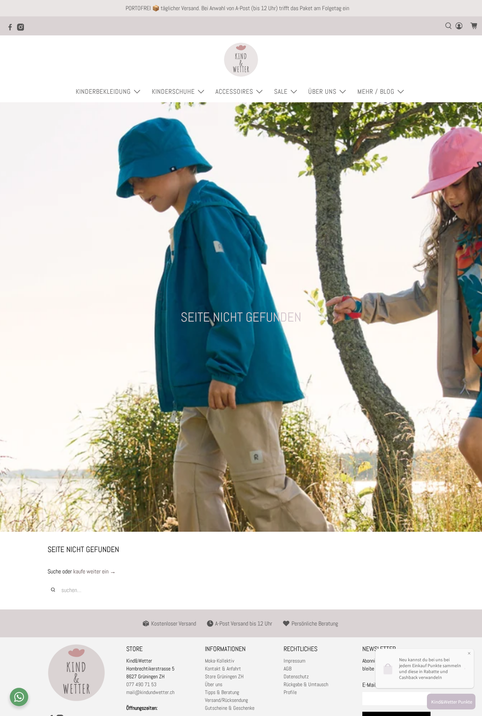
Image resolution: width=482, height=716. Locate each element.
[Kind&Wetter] (241, 60)
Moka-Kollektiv (219, 660)
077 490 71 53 (141, 684)
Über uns (213, 684)
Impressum (294, 660)
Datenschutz (296, 676)
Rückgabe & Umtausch (306, 684)
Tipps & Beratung (222, 692)
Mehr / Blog (375, 91)
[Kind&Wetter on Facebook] (12, 29)
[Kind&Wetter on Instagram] (22, 29)
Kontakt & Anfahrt (223, 668)
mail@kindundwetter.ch (150, 692)
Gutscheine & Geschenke (229, 708)
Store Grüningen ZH (224, 676)
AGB (287, 668)
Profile (290, 692)
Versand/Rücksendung (226, 700)
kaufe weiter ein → (94, 571)
